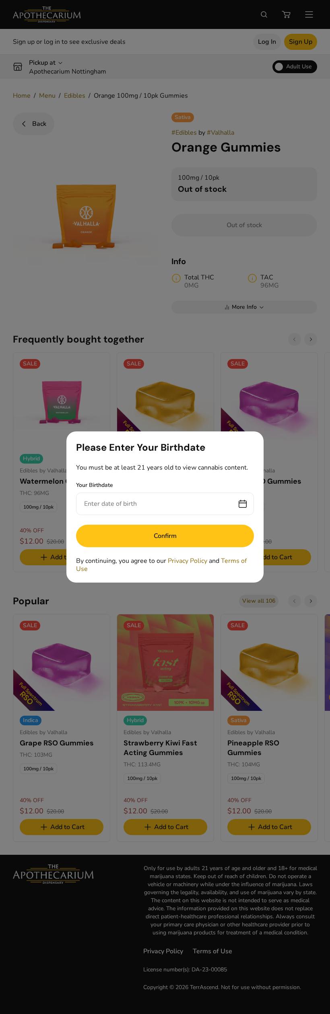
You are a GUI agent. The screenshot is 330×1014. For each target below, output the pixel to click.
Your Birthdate (94, 485)
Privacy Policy (187, 560)
